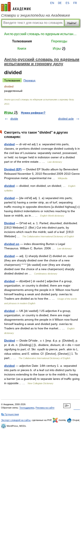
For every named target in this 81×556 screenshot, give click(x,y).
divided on (11, 244)
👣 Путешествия (10, 414)
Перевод (29, 80)
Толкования (22, 41)
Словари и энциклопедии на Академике (35, 15)
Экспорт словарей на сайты (16, 420)
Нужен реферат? (33, 112)
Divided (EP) (13, 169)
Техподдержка (26, 407)
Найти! (71, 23)
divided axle (66, 118)
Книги (21, 48)
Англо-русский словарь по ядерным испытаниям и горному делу (40, 34)
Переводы (59, 41)
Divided (9, 223)
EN (52, 3)
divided (9, 144)
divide (14, 118)
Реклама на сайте (45, 407)
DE (60, 3)
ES (67, 3)
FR (75, 3)
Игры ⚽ (59, 48)
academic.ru (16, 6)
